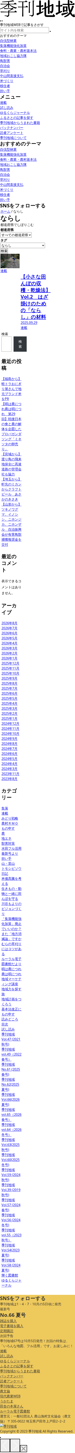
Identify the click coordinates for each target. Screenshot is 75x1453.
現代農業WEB (10, 1396)
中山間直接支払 (11, 75)
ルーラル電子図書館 (15, 1411)
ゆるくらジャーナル (15, 1361)
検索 (4, 334)
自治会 (5, 65)
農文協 (5, 1391)
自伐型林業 (8, 40)
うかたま (6, 1401)
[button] (50, 31)
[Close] (23, 1448)
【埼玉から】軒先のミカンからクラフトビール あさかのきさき (11, 489)
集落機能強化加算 (13, 45)
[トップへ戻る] (0, 1437)
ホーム (5, 211)
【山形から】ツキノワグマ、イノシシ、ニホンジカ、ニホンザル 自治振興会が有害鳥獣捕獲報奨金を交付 (11, 524)
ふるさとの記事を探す (16, 1366)
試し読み (6, 1356)
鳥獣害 (5, 60)
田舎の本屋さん (11, 1406)
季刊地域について (13, 1386)
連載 (3, 1351)
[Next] (15, 1445)
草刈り (5, 70)
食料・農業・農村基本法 (18, 50)
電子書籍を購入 (11, 1325)
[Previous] (5, 1445)
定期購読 (6, 1331)
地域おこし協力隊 (13, 55)
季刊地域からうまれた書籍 (20, 1371)
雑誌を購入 (8, 1320)
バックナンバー (11, 1376)
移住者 (5, 85)
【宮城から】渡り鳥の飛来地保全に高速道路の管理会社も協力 (11, 464)
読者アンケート (11, 1381)
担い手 (5, 90)
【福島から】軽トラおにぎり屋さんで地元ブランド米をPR (11, 388)
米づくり (6, 80)
